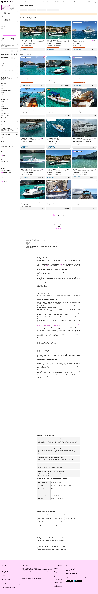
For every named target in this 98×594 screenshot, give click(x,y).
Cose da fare (35, 1)
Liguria (55, 569)
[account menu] (95, 2)
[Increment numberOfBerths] (17, 58)
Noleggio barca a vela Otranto (58, 546)
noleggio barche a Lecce (57, 325)
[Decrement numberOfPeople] (12, 51)
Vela (4, 28)
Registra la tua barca (67, 1)
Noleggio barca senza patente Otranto (46, 549)
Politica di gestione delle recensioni (8, 587)
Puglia (34, 10)
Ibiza (55, 576)
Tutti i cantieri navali (58, 586)
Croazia (55, 572)
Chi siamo (4, 569)
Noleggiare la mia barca (6, 573)
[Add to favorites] (95, 22)
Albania (46, 265)
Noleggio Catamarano (58, 582)
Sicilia (55, 571)
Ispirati (74, 1)
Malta (55, 573)
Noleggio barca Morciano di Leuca (57, 521)
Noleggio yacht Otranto (61, 549)
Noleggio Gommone (57, 583)
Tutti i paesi (5, 153)
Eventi (4, 95)
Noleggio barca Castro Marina (44, 518)
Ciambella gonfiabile (7, 104)
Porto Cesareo (24, 10)
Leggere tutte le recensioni (59, 232)
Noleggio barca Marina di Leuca (45, 525)
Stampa (3, 572)
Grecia (55, 575)
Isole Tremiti (49, 10)
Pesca (4, 92)
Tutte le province (7, 170)
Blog (3, 588)
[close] (95, 14)
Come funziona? (5, 571)
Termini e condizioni (6, 579)
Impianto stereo (6, 113)
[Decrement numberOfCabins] (12, 54)
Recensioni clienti (25, 575)
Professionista (4, 575)
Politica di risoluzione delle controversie (9, 586)
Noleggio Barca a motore (58, 580)
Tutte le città (6, 179)
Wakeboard (5, 101)
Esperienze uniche (7, 90)
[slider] (2, 36)
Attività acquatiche (7, 88)
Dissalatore (5, 106)
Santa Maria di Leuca (41, 10)
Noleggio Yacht (57, 585)
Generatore (5, 108)
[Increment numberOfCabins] (17, 54)
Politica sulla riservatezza (7, 576)
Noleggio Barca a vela (58, 579)
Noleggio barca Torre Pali (59, 525)
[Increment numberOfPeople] (17, 51)
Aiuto (3, 568)
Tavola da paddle (7, 115)
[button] (32, 38)
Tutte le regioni (6, 161)
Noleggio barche (28, 1)
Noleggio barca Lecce (43, 521)
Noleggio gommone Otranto (44, 546)
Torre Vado (56, 10)
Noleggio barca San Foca (58, 518)
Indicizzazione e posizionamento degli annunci (11, 584)
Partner (3, 582)
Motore (4, 26)
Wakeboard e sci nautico (8, 85)
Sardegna (56, 568)
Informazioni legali (5, 580)
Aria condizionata (7, 110)
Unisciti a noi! (4, 583)
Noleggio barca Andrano (71, 518)
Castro (30, 10)
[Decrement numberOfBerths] (12, 58)
